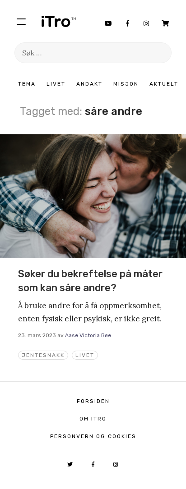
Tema (27, 84)
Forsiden (93, 401)
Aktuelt (163, 84)
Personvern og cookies (93, 436)
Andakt (89, 84)
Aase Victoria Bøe (88, 335)
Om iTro (93, 419)
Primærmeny (21, 21)
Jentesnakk (43, 355)
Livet (55, 84)
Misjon (126, 84)
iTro (59, 21)
